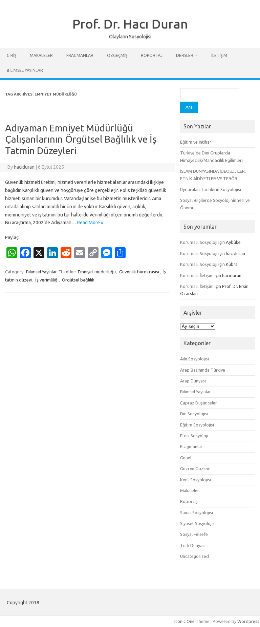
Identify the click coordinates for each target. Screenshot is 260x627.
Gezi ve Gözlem (195, 468)
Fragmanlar (79, 55)
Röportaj (151, 55)
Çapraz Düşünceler (198, 402)
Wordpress (248, 621)
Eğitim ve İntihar (195, 142)
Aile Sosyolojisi (194, 358)
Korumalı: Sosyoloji (198, 242)
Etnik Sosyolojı (194, 435)
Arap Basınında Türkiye (202, 370)
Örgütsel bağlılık (78, 279)
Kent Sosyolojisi (195, 479)
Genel (185, 457)
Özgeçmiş (117, 55)
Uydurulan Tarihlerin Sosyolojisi (210, 189)
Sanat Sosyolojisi (196, 512)
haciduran (24, 167)
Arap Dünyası (193, 380)
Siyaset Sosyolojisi (198, 523)
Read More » (90, 222)
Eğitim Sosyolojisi (197, 424)
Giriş (11, 55)
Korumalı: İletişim (197, 275)
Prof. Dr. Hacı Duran (130, 24)
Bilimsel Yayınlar (25, 70)
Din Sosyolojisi (194, 413)
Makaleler (41, 55)
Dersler (184, 55)
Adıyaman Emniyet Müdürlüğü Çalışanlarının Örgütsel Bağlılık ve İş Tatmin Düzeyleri (80, 139)
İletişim (219, 55)
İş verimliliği (47, 279)
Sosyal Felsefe (194, 534)
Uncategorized (194, 556)
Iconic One (184, 621)
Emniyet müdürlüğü (97, 271)
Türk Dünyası (192, 545)
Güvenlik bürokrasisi (139, 271)
